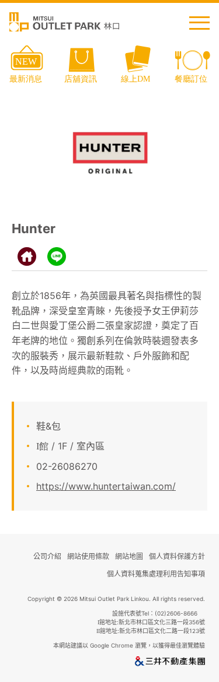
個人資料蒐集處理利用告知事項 (156, 573)
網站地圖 (129, 556)
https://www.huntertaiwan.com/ (106, 486)
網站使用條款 (88, 556)
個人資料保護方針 (177, 556)
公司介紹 (47, 556)
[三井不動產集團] (170, 663)
